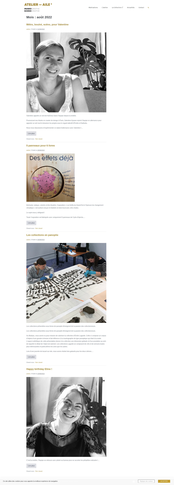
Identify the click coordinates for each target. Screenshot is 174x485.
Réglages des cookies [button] (146, 481)
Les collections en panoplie (42, 235)
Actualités (131, 7)
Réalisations (93, 7)
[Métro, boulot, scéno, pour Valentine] (66, 72)
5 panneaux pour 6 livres (40, 145)
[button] (148, 7)
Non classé (38, 139)
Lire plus (32, 132)
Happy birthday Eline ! (39, 369)
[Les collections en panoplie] (66, 283)
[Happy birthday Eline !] (66, 417)
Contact (141, 7)
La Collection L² (117, 7)
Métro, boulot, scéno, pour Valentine (47, 24)
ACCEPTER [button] (164, 481)
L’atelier (105, 7)
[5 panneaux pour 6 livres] (50, 178)
